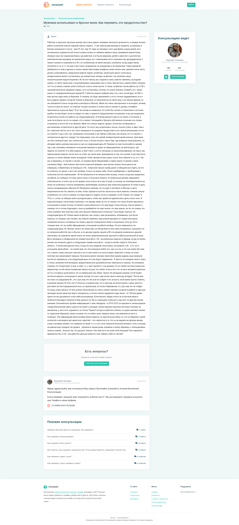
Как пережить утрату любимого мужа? (64, 463)
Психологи (155, 495)
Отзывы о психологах (159, 499)
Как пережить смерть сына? (59, 456)
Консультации (49, 18)
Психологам (134, 495)
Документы (134, 499)
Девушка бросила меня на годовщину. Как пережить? (70, 430)
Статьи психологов (158, 502)
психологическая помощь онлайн (68, 492)
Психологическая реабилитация (71, 18)
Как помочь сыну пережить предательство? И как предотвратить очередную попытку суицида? (87, 450)
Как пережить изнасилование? (60, 436)
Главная (154, 492)
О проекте (134, 492)
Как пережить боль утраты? (59, 443)
